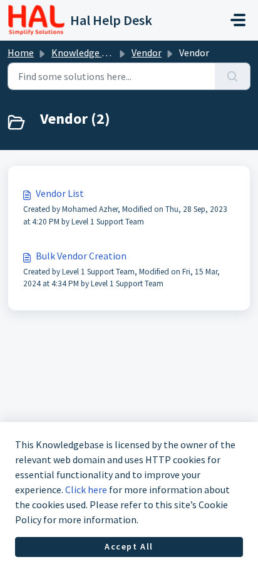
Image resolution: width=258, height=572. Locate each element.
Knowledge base (86, 52)
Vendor (147, 52)
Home (21, 52)
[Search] (232, 76)
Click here (86, 489)
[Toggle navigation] (237, 20)
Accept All (129, 546)
